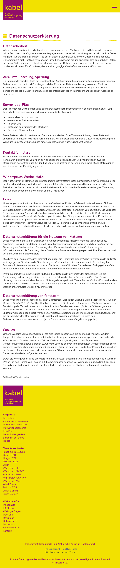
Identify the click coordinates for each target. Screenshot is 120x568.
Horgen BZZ (9, 458)
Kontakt (7, 531)
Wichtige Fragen (12, 511)
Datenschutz (10, 521)
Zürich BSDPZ (10, 490)
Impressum (9, 524)
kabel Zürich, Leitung (14, 452)
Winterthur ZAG (11, 481)
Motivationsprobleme (14, 428)
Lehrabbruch (9, 418)
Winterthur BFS (11, 468)
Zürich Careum (10, 494)
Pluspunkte (9, 505)
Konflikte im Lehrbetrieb (16, 421)
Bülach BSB (9, 455)
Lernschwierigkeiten (14, 434)
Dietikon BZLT (10, 461)
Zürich (6, 465)
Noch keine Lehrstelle (15, 424)
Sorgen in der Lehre (13, 437)
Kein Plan (8, 431)
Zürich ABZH (10, 487)
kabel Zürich (9, 484)
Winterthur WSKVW (14, 477)
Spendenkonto (11, 527)
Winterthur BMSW (13, 471)
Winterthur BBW (12, 474)
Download (8, 518)
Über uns (8, 514)
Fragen (6, 441)
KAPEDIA (8, 508)
